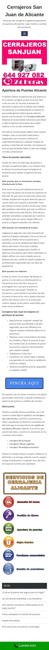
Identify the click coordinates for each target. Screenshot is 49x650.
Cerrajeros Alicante (36, 116)
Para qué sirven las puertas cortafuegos (21, 627)
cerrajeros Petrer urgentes (21, 444)
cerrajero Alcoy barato (20, 441)
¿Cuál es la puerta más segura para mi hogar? (23, 592)
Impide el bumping (10, 620)
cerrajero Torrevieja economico (24, 447)
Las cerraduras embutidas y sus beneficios (22, 599)
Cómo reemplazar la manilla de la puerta (21, 614)
